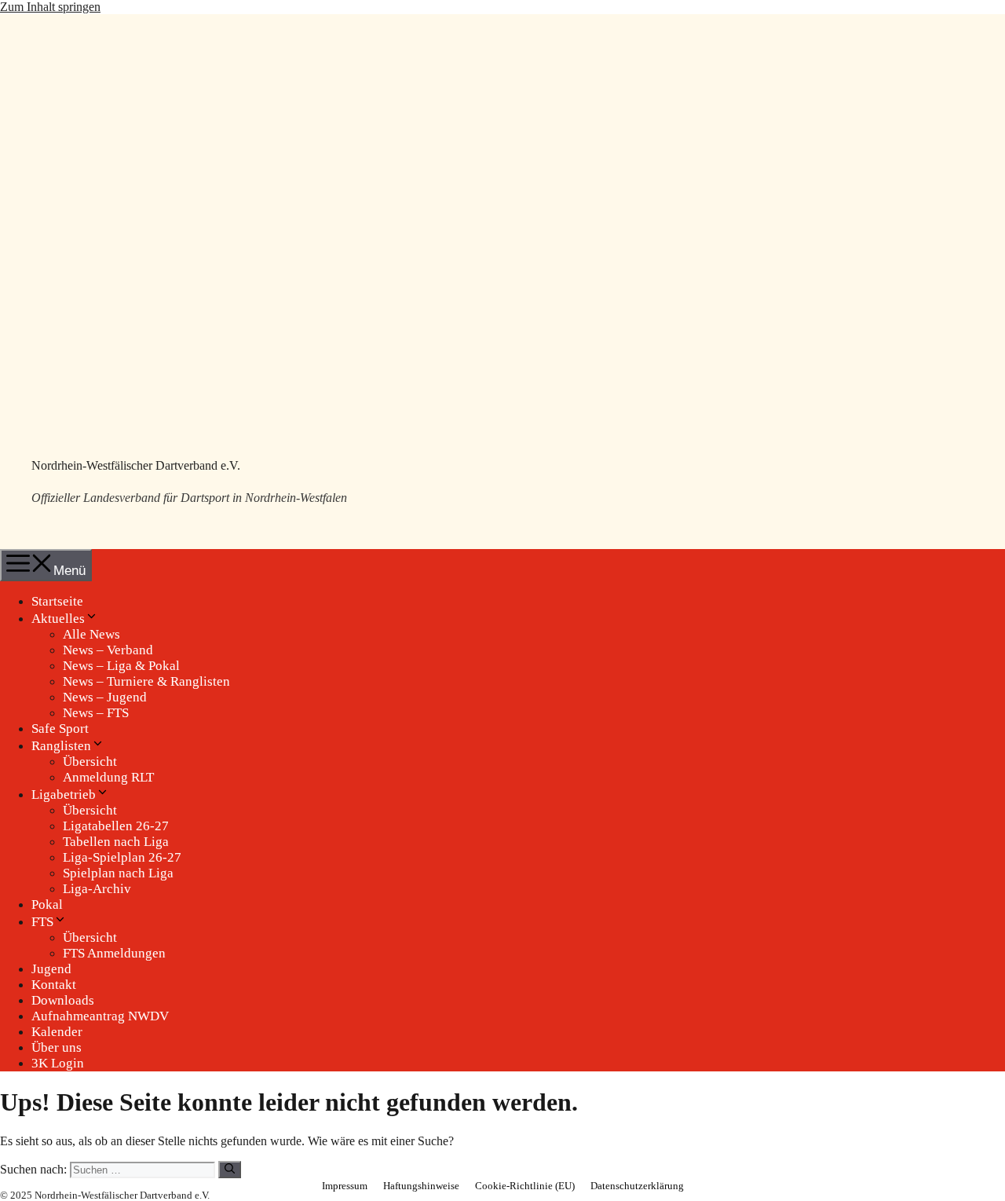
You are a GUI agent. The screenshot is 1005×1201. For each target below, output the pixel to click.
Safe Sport (60, 728)
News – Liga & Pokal (121, 665)
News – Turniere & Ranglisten (146, 681)
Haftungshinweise (421, 1186)
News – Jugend (105, 697)
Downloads (62, 1000)
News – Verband (108, 650)
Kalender (56, 1031)
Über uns (56, 1047)
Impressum (344, 1186)
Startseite (57, 601)
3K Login (57, 1063)
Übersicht (90, 761)
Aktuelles (58, 618)
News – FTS (96, 712)
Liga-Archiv (97, 888)
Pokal (47, 904)
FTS (42, 921)
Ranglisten (61, 745)
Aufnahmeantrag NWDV (100, 1016)
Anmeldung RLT (108, 777)
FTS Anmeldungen (114, 953)
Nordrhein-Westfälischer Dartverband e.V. (135, 465)
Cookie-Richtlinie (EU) (525, 1186)
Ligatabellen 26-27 (116, 825)
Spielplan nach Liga (118, 873)
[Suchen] (229, 1169)
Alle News (91, 634)
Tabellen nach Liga (116, 841)
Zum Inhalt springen (50, 6)
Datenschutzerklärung (637, 1186)
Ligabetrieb (63, 794)
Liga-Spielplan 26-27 (122, 857)
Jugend (51, 968)
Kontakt (53, 984)
